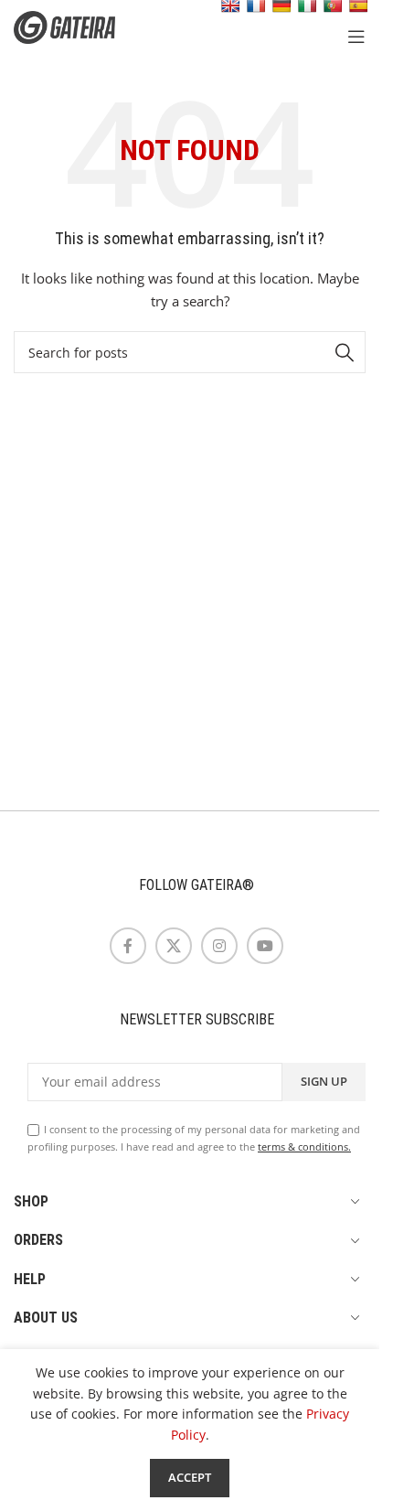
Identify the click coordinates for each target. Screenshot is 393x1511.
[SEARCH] (345, 352)
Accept (189, 1477)
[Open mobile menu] (356, 36)
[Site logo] (78, 26)
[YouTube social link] (265, 945)
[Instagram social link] (219, 945)
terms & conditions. (304, 1146)
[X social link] (173, 945)
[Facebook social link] (128, 945)
